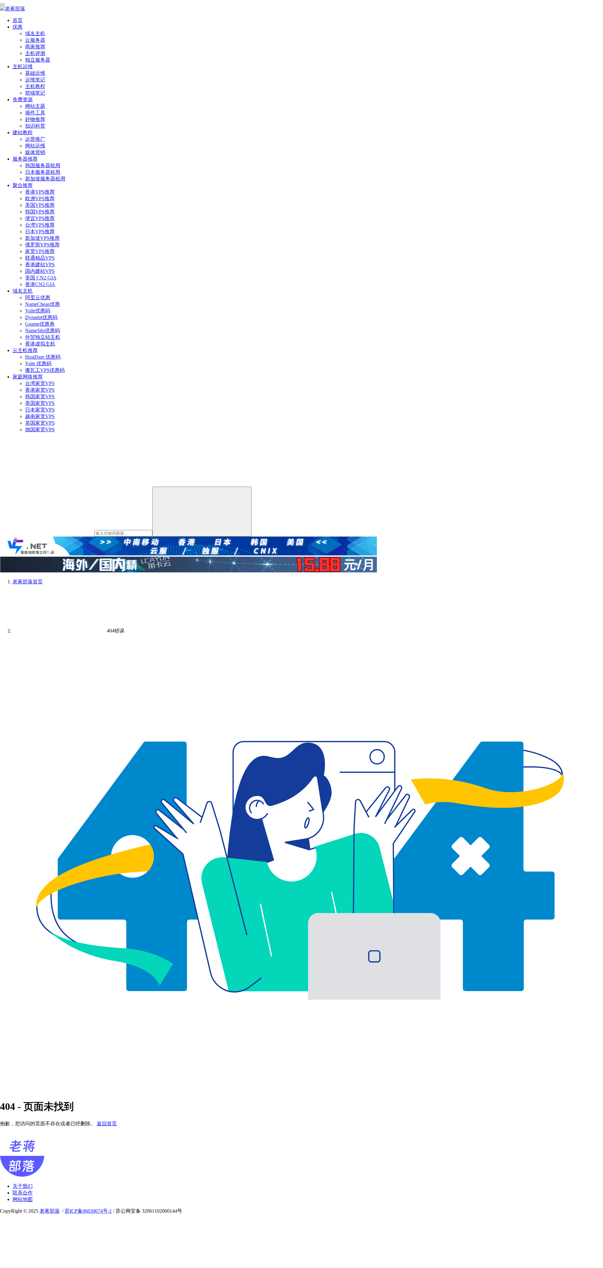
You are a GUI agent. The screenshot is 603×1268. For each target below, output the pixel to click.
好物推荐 (35, 119)
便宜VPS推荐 (40, 218)
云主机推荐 (25, 350)
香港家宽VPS (40, 390)
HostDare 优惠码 (43, 357)
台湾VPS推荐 (40, 225)
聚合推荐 (23, 185)
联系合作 (23, 1192)
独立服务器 (37, 60)
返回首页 (107, 1123)
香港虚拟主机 (40, 343)
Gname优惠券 (40, 324)
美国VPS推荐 (40, 205)
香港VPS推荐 (40, 192)
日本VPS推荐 (40, 231)
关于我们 (23, 1186)
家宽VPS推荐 (40, 251)
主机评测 (35, 53)
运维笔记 (35, 79)
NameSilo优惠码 (42, 330)
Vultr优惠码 (37, 310)
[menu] (2, 4)
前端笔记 (35, 93)
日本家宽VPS (40, 409)
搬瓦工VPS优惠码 (45, 370)
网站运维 (35, 145)
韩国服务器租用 (42, 165)
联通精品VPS (40, 258)
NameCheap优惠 (42, 304)
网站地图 (23, 1199)
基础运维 (35, 73)
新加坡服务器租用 (45, 178)
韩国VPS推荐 (40, 211)
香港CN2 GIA (40, 284)
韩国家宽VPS (40, 396)
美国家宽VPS (40, 403)
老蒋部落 (50, 1211)
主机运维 (23, 66)
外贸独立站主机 (42, 337)
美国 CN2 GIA (41, 277)
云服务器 (35, 40)
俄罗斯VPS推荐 (42, 244)
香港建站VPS (40, 264)
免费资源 (23, 99)
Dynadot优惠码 (41, 317)
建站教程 (23, 132)
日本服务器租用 (42, 172)
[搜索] (202, 512)
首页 (18, 20)
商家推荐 (35, 46)
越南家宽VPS (40, 416)
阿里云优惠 (37, 297)
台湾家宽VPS (40, 383)
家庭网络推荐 (28, 376)
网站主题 (35, 106)
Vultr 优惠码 (38, 363)
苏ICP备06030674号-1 (88, 1211)
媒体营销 (35, 152)
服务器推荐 (25, 159)
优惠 (18, 27)
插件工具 (35, 112)
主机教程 (35, 86)
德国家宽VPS (40, 429)
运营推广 (35, 139)
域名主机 (35, 33)
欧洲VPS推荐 (40, 198)
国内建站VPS (40, 271)
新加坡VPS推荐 (42, 238)
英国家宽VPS (40, 423)
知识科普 (35, 126)
